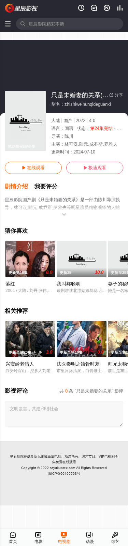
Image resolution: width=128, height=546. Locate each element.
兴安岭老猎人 (19, 364)
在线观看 (33, 167)
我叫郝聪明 (69, 283)
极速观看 (94, 167)
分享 (116, 95)
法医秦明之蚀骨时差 (78, 364)
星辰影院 (17, 456)
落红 (10, 283)
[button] (19, 186)
